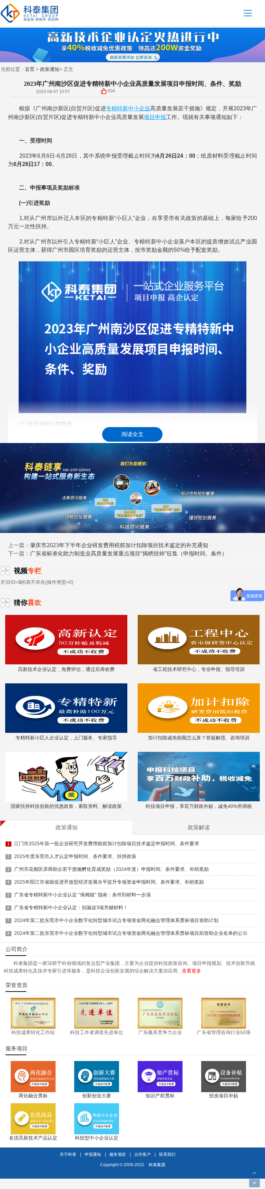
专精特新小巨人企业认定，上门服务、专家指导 (66, 737)
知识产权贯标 (160, 1095)
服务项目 (117, 1154)
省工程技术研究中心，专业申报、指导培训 (199, 669)
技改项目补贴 (223, 1095)
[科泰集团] (29, 13)
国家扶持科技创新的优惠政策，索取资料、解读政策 (66, 806)
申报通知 (93, 1154)
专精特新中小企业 (128, 108)
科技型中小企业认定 (96, 1137)
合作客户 (142, 1154)
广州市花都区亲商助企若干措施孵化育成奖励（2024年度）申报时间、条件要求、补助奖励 (111, 869)
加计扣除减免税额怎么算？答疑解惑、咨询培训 (198, 737)
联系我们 (167, 1154)
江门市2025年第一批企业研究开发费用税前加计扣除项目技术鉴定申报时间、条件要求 (106, 843)
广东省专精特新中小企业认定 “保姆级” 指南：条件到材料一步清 (82, 894)
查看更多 (191, 970)
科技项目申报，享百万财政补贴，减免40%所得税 (199, 806)
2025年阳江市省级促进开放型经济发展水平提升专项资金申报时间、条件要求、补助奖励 (109, 881)
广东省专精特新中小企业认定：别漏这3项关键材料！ (71, 907)
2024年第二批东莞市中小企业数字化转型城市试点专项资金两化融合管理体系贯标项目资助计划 (116, 920)
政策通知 (49, 69)
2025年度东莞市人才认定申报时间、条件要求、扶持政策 (75, 856)
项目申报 (155, 117)
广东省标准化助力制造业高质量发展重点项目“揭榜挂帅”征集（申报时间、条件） (128, 553)
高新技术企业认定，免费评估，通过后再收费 (66, 669)
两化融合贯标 (33, 1095)
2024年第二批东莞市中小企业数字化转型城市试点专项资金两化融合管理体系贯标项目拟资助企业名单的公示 (130, 933)
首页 (30, 69)
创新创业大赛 (96, 1095)
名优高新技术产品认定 (33, 1137)
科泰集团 (157, 1165)
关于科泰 (68, 1154)
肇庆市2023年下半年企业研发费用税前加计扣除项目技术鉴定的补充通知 (119, 545)
